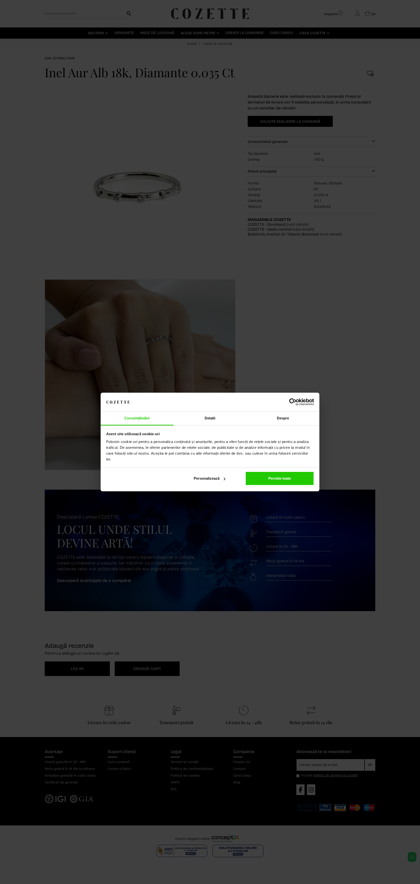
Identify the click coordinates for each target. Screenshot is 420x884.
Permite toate (279, 478)
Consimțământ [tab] (136, 418)
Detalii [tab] (210, 418)
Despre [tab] (283, 418)
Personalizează (206, 478)
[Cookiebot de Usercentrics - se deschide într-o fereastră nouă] (292, 402)
